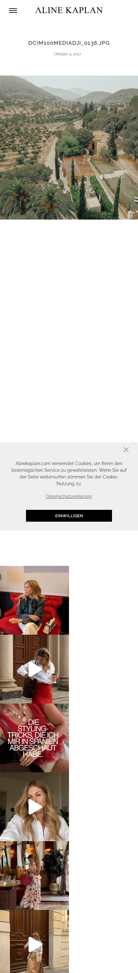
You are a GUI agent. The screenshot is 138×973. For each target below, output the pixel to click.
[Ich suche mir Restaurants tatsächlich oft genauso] (34, 875)
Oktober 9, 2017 (67, 54)
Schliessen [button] (106, 450)
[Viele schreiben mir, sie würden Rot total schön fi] (34, 669)
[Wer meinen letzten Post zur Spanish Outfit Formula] (34, 738)
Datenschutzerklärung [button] (69, 496)
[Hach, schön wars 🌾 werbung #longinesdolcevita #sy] (34, 600)
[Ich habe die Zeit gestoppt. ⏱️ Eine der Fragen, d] (34, 806)
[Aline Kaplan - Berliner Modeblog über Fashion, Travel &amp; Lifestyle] (69, 10)
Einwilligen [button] (69, 515)
